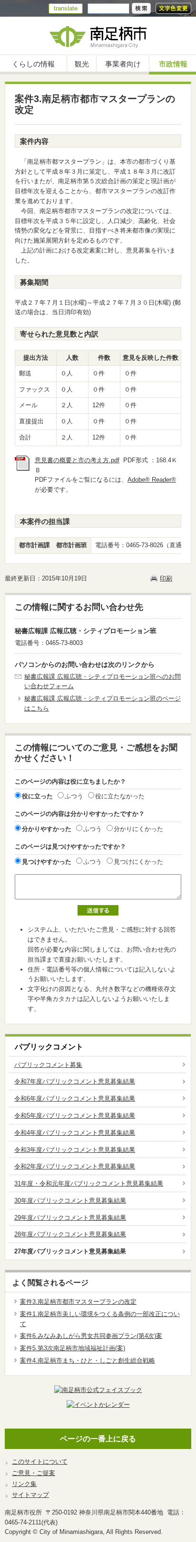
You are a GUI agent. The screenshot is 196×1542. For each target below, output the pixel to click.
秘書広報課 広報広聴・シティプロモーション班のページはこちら (102, 703)
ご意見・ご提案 (33, 1473)
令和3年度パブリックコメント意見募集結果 (74, 1149)
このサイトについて (40, 1461)
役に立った (37, 796)
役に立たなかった (120, 796)
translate (66, 8)
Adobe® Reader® (151, 479)
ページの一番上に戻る (98, 1439)
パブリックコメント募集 (48, 1064)
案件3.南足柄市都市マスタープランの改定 (78, 1301)
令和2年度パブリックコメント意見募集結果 (74, 1166)
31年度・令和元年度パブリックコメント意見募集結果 (88, 1183)
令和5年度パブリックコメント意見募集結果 (74, 1115)
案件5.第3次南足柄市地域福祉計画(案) (72, 1348)
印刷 (166, 578)
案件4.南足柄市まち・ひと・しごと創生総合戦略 (87, 1360)
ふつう (74, 796)
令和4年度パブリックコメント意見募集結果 (74, 1132)
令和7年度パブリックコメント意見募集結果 (74, 1081)
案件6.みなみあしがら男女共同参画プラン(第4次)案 (91, 1335)
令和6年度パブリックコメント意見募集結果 (74, 1098)
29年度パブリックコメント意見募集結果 (70, 1217)
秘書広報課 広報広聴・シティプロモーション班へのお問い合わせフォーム (102, 681)
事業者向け (123, 64)
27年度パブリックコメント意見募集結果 (70, 1251)
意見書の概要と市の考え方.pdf (77, 460)
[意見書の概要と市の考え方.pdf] (22, 468)
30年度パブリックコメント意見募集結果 (70, 1200)
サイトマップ (30, 1494)
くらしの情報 (33, 64)
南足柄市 (98, 36)
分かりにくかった (138, 828)
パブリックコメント (49, 1047)
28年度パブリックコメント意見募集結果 (70, 1234)
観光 (82, 64)
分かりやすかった (46, 828)
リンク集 (24, 1483)
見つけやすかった (46, 861)
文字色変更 (173, 8)
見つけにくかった (138, 861)
